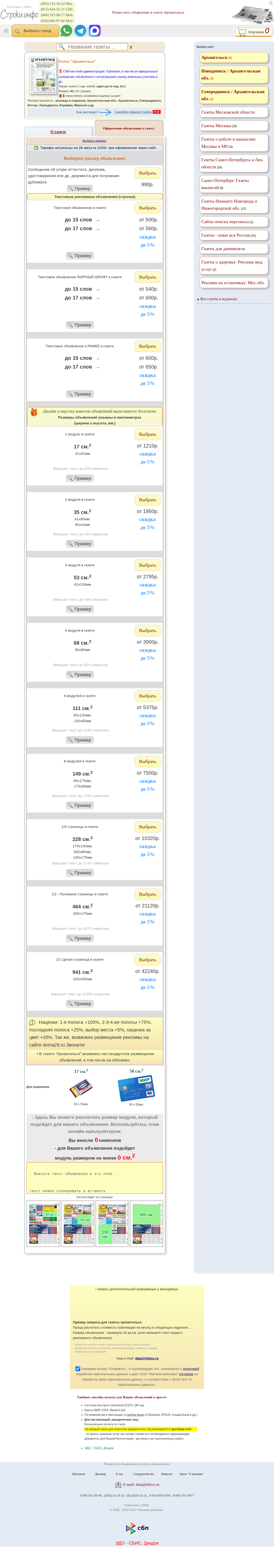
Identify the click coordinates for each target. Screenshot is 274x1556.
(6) (228, 143)
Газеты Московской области (228, 112)
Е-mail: (140, 1484)
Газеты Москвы (216, 125)
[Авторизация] (270, 2)
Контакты (79, 1474)
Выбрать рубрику (94, 140)
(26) (232, 163)
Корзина (257, 31)
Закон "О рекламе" (191, 1474)
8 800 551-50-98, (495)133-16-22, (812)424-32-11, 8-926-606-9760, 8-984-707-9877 (137, 1495)
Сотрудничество (143, 1474)
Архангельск (214, 57)
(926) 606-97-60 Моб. (57, 21)
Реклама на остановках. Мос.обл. (233, 282)
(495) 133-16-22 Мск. (57, 4)
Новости (166, 1474)
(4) (223, 248)
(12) (229, 205)
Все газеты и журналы (218, 299)
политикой (191, 1369)
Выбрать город (38, 30)
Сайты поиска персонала (225, 221)
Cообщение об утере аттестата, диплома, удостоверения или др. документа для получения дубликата (73, 179)
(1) (227, 221)
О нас (119, 1474)
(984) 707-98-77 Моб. (57, 15)
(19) (219, 125)
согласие (186, 1374)
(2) (232, 265)
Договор (100, 1474)
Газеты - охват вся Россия (225, 235)
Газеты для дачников (221, 248)
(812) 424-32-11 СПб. (57, 9)
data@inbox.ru (147, 1358)
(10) (228, 235)
